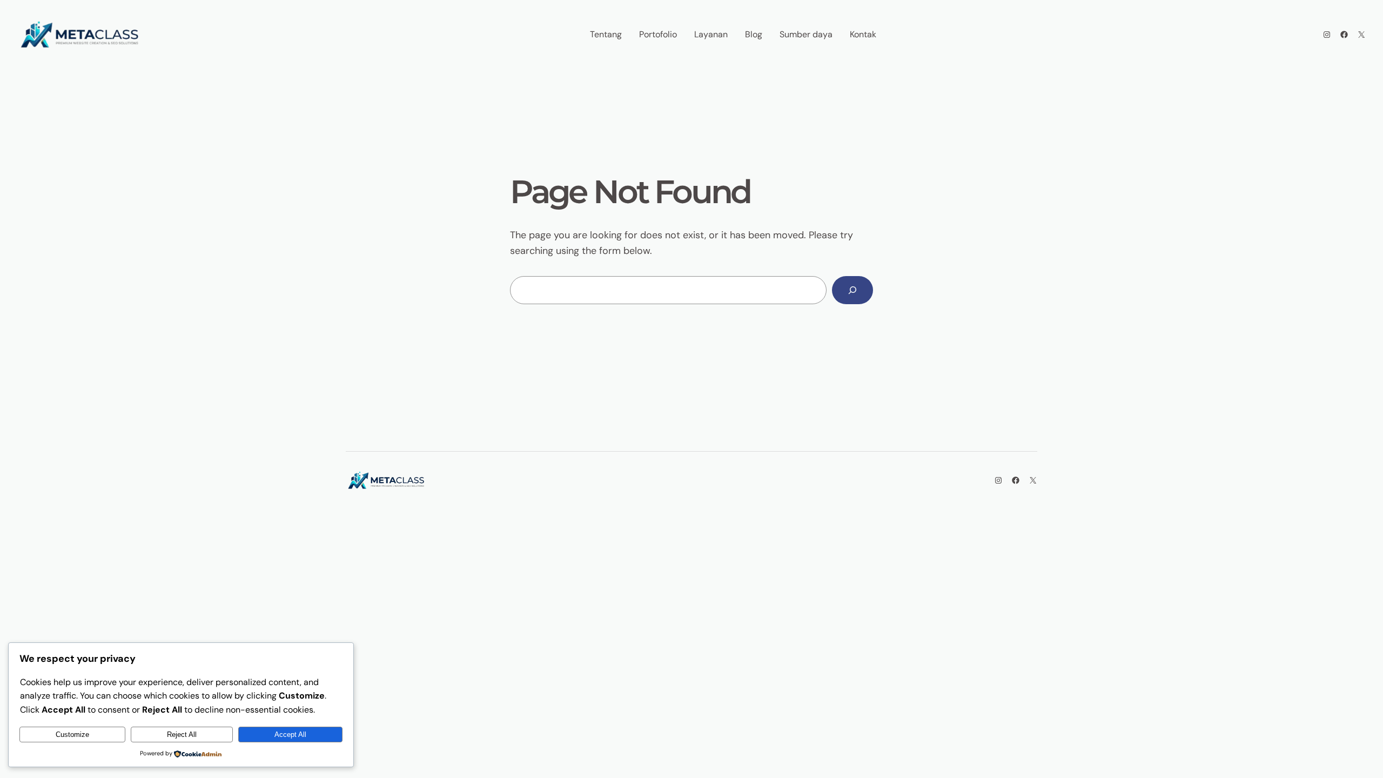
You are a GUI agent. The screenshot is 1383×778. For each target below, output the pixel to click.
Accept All (290, 734)
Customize (72, 734)
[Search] (852, 290)
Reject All (182, 734)
